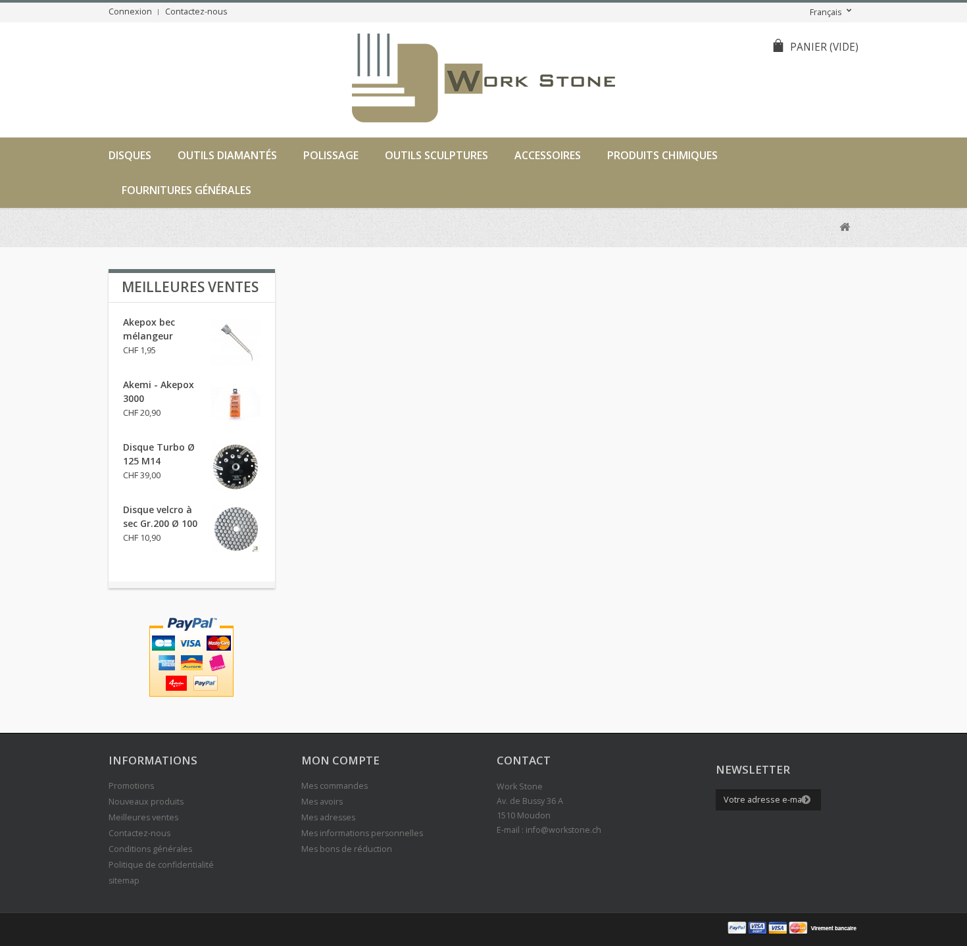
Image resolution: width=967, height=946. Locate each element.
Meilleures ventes (190, 287)
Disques (130, 155)
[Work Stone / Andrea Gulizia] (483, 79)
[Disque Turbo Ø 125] (235, 466)
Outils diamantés (227, 155)
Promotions (131, 785)
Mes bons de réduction (346, 849)
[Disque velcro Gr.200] (235, 529)
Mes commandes (334, 785)
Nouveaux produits (146, 801)
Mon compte (340, 760)
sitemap (124, 880)
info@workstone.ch (563, 829)
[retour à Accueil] (844, 227)
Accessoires (547, 155)
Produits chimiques (662, 155)
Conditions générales (150, 849)
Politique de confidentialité (161, 864)
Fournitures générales (186, 190)
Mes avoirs (322, 801)
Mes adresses (328, 817)
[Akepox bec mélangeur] (235, 341)
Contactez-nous (196, 11)
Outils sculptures (436, 155)
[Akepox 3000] (235, 404)
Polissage (331, 155)
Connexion (130, 11)
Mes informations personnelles (362, 833)
